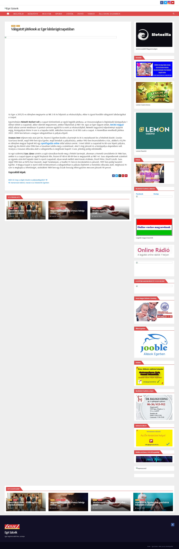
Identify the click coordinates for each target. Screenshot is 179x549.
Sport (18, 25)
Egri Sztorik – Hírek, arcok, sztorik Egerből (162, 546)
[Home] (8, 14)
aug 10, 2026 (141, 508)
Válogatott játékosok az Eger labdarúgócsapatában (42, 29)
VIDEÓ (91, 14)
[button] (173, 13)
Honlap (156, 194)
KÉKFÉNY (33, 14)
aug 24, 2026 (14, 216)
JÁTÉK (69, 14)
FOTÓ (81, 14)
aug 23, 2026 (98, 216)
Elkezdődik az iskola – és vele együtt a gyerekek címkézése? (23, 211)
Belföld (13, 25)
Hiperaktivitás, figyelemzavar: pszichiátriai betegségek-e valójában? (152, 503)
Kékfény (63, 208)
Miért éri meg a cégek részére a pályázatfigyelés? (27, 180)
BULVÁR (46, 14)
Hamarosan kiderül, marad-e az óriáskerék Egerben (29, 183)
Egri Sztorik (11, 532)
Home (148, 546)
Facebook (139, 194)
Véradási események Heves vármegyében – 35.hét (109, 211)
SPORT (58, 14)
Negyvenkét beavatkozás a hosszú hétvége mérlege (67, 211)
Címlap (15, 208)
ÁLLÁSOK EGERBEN (109, 14)
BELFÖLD (18, 14)
